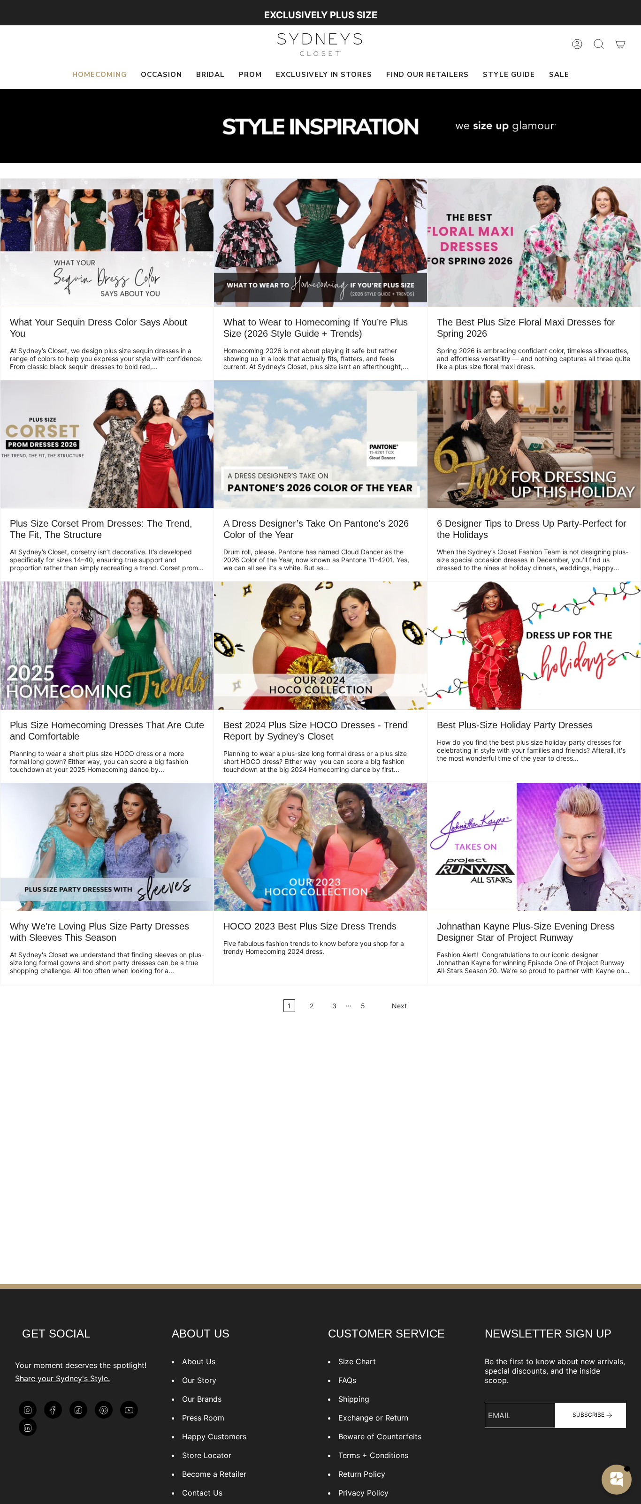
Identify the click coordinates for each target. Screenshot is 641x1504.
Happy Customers (214, 1436)
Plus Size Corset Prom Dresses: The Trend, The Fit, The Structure (101, 529)
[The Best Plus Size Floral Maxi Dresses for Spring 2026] (534, 242)
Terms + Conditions (373, 1455)
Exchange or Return (373, 1417)
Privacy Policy (363, 1492)
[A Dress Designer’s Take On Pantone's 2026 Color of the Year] (320, 444)
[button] (161, 75)
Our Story (199, 1380)
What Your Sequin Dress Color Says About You (98, 328)
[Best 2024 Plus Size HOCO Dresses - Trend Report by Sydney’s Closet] (320, 645)
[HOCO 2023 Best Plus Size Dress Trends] (320, 847)
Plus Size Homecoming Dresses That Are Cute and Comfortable (107, 730)
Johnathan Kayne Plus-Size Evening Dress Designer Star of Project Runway (526, 932)
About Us (198, 1361)
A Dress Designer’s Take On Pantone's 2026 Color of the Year (316, 529)
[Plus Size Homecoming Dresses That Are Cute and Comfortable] (107, 645)
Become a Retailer (214, 1474)
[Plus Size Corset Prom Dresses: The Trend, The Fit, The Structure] (107, 444)
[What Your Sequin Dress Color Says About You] (107, 242)
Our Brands (201, 1399)
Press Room (203, 1417)
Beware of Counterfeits (379, 1436)
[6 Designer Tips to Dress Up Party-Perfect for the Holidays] (534, 444)
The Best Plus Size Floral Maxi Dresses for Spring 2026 (526, 328)
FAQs (347, 1380)
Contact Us (202, 1492)
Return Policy (361, 1474)
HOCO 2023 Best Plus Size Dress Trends (310, 926)
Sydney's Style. (83, 1378)
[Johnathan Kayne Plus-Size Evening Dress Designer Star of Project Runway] (534, 847)
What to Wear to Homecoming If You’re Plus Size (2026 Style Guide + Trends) (315, 328)
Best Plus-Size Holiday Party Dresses (515, 725)
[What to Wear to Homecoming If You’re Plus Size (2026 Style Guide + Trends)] (320, 242)
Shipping (353, 1399)
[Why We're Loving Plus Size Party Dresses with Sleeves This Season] (107, 847)
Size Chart (357, 1361)
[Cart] (620, 44)
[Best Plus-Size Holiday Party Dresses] (534, 645)
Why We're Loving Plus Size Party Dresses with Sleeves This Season (99, 932)
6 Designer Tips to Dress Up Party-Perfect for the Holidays (531, 529)
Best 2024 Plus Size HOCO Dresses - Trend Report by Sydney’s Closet (315, 730)
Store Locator (206, 1455)
